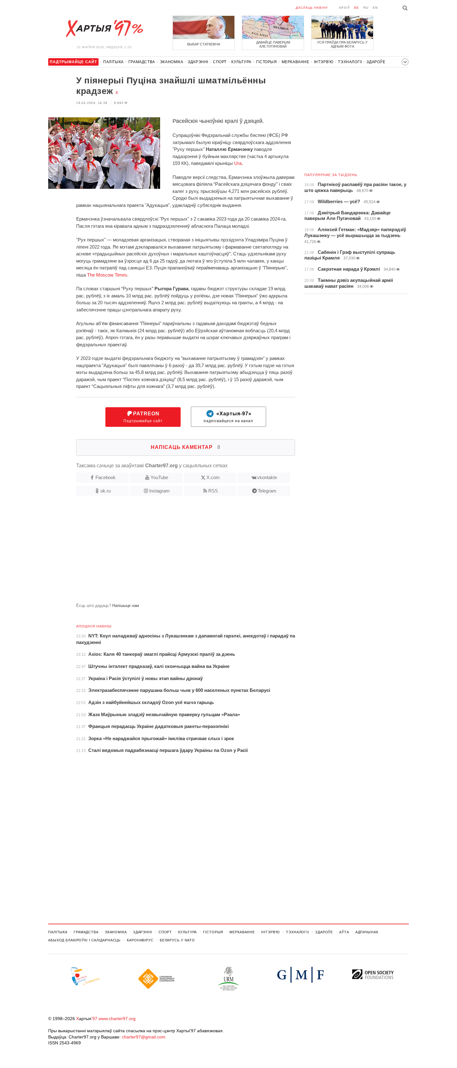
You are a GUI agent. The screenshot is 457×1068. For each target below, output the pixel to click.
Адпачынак (366, 932)
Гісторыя (266, 62)
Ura (238, 163)
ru (365, 7)
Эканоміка (171, 62)
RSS (213, 490)
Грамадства (141, 62)
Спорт (220, 62)
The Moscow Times (107, 274)
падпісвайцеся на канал (228, 417)
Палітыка (113, 62)
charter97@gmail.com (143, 1036)
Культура (241, 62)
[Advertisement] (171, 551)
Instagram (159, 490)
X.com (213, 477)
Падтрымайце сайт (143, 417)
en (375, 7)
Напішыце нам (125, 605)
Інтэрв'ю (324, 62)
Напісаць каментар (185, 447)
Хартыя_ (104, 29)
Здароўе (376, 62)
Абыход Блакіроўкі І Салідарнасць (84, 940)
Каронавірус (140, 940)
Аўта (344, 932)
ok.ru (105, 490)
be (356, 7)
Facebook (105, 477)
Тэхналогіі (350, 62)
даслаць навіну (312, 7)
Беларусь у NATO (177, 940)
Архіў (344, 7)
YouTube (159, 477)
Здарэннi (198, 62)
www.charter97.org (117, 1018)
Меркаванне (295, 62)
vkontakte (267, 477)
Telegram (267, 490)
